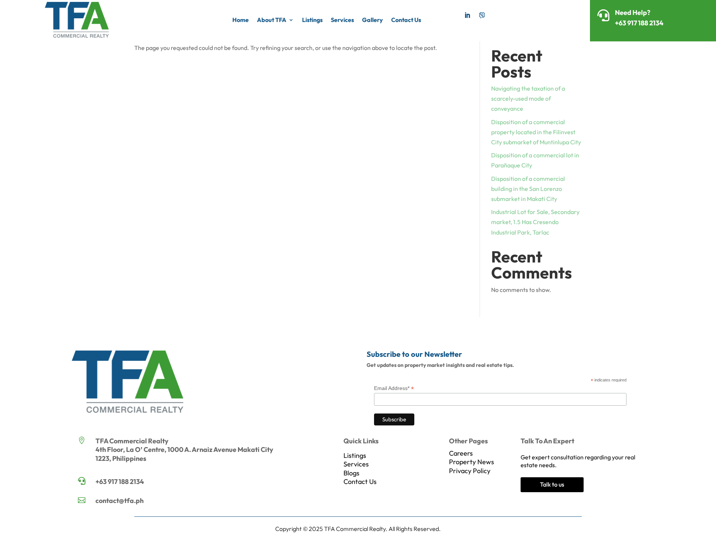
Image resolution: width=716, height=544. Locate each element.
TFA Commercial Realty (355, 528)
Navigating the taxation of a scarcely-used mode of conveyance (528, 98)
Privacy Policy (469, 470)
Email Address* (394, 388)
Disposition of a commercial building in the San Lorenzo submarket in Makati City (528, 188)
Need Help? (632, 12)
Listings (312, 19)
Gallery (372, 19)
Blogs (351, 473)
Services (342, 19)
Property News (471, 461)
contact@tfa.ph (119, 500)
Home (240, 19)
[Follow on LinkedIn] (467, 15)
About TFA (271, 19)
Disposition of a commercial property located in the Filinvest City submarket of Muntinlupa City (536, 132)
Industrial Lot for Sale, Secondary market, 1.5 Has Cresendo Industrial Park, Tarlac (535, 222)
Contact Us (406, 19)
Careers (461, 453)
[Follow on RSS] (482, 15)
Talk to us (552, 484)
